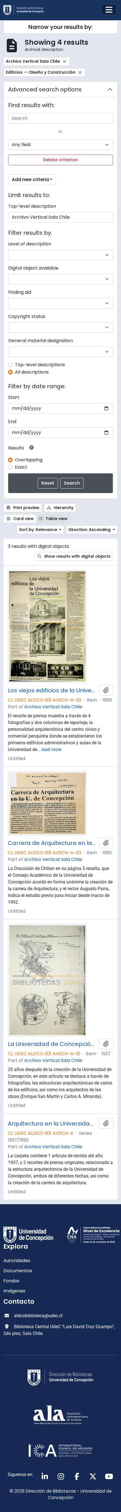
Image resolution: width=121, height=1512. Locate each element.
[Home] (25, 10)
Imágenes (14, 1291)
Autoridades (16, 1260)
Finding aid (19, 292)
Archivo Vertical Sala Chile (53, 707)
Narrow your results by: (60, 27)
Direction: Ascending (90, 529)
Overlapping (28, 459)
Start (13, 397)
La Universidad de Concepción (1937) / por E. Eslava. (52, 1044)
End (12, 421)
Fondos (11, 1281)
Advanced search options (45, 89)
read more (51, 749)
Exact (21, 467)
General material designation (40, 340)
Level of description (29, 244)
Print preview (25, 507)
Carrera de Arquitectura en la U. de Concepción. (52, 843)
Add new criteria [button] (30, 179)
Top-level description (32, 206)
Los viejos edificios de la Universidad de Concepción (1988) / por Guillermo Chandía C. (52, 690)
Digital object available (33, 268)
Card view (23, 518)
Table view (56, 518)
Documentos (17, 1270)
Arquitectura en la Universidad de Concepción (52, 1123)
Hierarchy (63, 507)
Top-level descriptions (40, 364)
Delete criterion (60, 160)
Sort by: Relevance (38, 529)
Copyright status (26, 316)
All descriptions (32, 372)
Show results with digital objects (77, 556)
